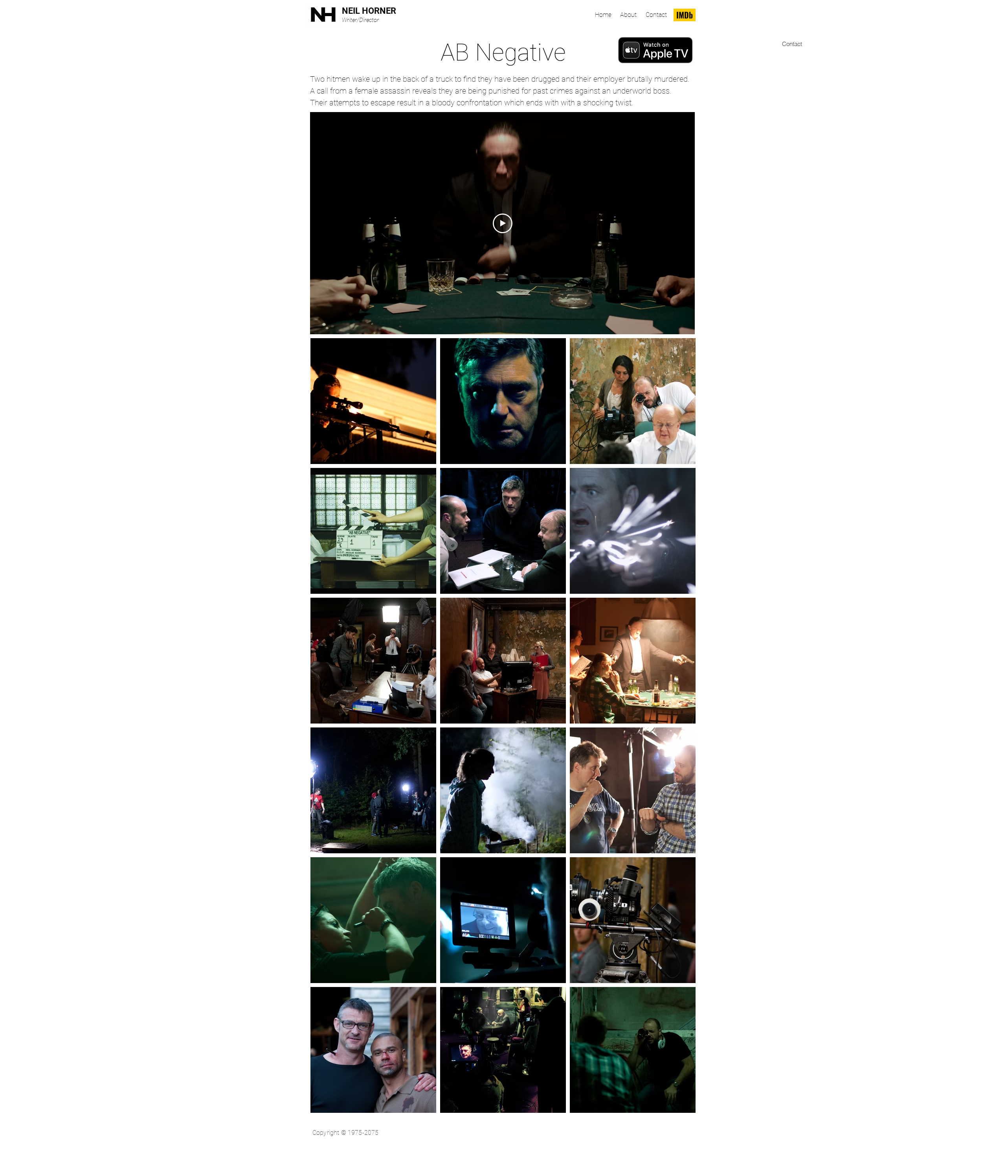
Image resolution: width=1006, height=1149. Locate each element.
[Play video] (502, 223)
